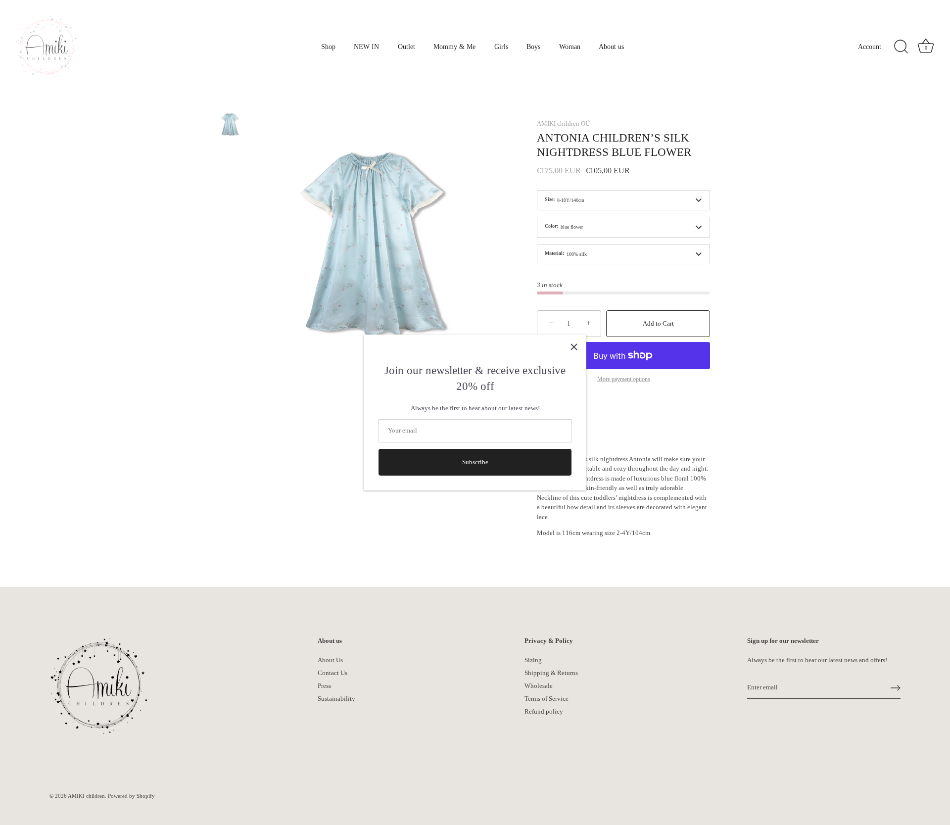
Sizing (533, 660)
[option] (230, 125)
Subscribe (475, 462)
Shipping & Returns (551, 673)
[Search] (901, 47)
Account (869, 46)
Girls (501, 46)
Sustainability (336, 698)
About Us (330, 660)
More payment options (623, 379)
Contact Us (332, 673)
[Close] (574, 347)
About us (611, 46)
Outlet (406, 46)
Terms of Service (546, 698)
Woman (569, 46)
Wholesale (538, 685)
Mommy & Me (454, 46)
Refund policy (543, 711)
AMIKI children (86, 796)
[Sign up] (896, 688)
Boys (533, 46)
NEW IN (366, 46)
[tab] (623, 496)
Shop (328, 46)
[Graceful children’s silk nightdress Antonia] (229, 124)
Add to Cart (658, 323)
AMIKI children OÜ (563, 123)
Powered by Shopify (131, 796)
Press (324, 685)
